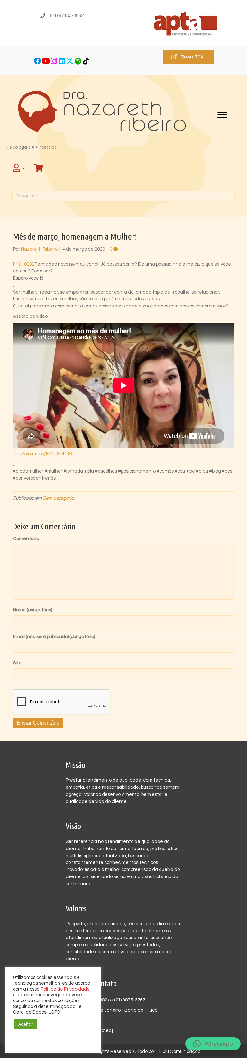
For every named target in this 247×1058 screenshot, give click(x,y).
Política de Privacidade (65, 989)
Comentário (26, 538)
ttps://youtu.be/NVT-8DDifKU (44, 453)
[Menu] (222, 115)
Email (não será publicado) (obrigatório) (54, 636)
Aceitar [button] (25, 1024)
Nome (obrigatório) (32, 610)
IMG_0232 (23, 264)
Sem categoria (58, 498)
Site (17, 663)
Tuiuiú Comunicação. (178, 1051)
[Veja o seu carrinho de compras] (39, 168)
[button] (38, 61)
